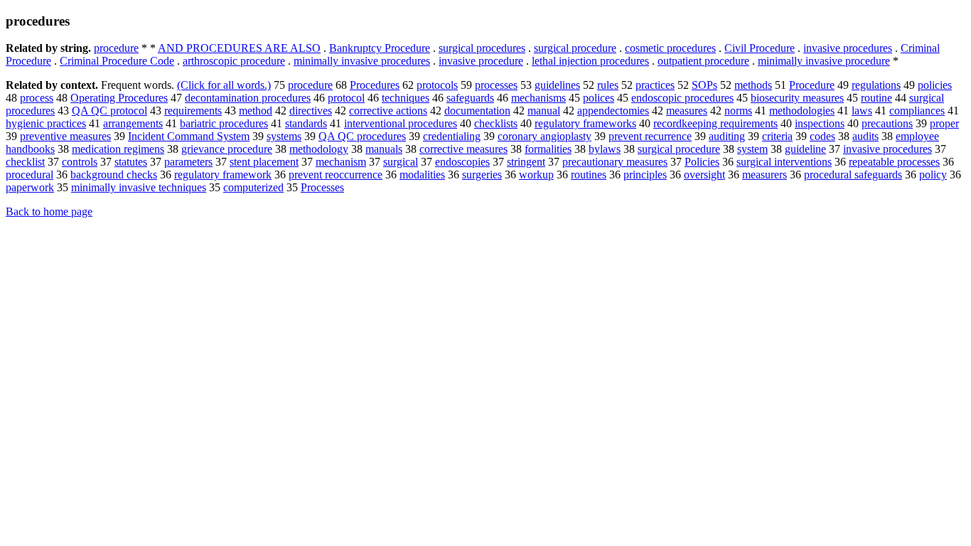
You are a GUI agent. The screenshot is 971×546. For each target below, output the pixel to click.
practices (655, 85)
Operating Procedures (119, 98)
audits (865, 136)
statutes (130, 162)
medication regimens (118, 149)
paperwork (30, 187)
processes (496, 85)
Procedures (374, 85)
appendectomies (613, 111)
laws (862, 111)
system (752, 149)
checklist (25, 162)
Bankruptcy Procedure (379, 48)
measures (686, 111)
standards (306, 123)
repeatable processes (894, 162)
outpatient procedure (703, 61)
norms (738, 111)
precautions (887, 123)
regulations (876, 85)
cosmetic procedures (670, 48)
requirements (193, 111)
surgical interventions (784, 162)
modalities (422, 174)
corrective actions (388, 111)
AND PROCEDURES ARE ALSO (239, 48)
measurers (764, 174)
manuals (383, 149)
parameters (188, 162)
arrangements (133, 123)
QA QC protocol (109, 111)
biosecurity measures (797, 98)
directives (310, 111)
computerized (253, 187)
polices (598, 98)
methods (753, 85)
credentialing (452, 136)
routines (588, 174)
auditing (727, 136)
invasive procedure (481, 61)
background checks (113, 174)
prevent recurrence (650, 136)
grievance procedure (226, 149)
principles (645, 174)
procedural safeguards (853, 174)
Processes (322, 187)
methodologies (802, 111)
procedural (29, 174)
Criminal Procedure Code (117, 61)
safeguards (470, 98)
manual (543, 111)
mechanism (341, 162)
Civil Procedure (759, 48)
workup (536, 174)
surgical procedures (482, 48)
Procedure (812, 85)
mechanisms (538, 98)
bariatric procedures (224, 123)
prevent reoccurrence (335, 174)
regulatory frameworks (585, 123)
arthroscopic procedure (234, 61)
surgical (400, 162)
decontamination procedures (248, 98)
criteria (777, 136)
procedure (116, 48)
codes (822, 136)
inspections (819, 123)
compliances (917, 111)
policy (933, 174)
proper (944, 123)
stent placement (264, 162)
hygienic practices (46, 123)
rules (607, 85)
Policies (702, 162)
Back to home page (49, 211)
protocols (437, 85)
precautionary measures (614, 162)
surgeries (482, 174)
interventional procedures (400, 123)
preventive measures (65, 136)
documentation (477, 111)
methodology (318, 149)
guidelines (557, 85)
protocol (346, 98)
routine (876, 98)
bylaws (605, 149)
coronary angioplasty (544, 136)
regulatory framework (223, 174)
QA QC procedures (362, 136)
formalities (548, 149)
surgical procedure (575, 48)
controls (79, 162)
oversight (704, 174)
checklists (495, 123)
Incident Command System (189, 136)
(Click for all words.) (224, 85)
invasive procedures (847, 48)
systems (284, 136)
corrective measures (463, 149)
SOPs (704, 85)
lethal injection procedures (590, 61)
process (36, 98)
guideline (805, 149)
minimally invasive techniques (138, 187)
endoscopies (462, 162)
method (255, 111)
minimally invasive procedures (362, 61)
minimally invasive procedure (824, 61)
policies (935, 85)
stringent (526, 162)
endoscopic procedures (682, 98)
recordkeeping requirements (715, 123)
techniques (405, 98)
